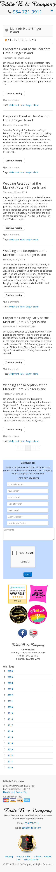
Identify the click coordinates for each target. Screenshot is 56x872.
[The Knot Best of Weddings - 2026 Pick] (38, 593)
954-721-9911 (27, 12)
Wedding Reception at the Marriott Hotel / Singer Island (24, 185)
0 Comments (12, 100)
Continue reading (14, 93)
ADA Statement (31, 859)
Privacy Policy (23, 856)
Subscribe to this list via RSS (22, 40)
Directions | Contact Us (15, 792)
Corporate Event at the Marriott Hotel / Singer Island (26, 51)
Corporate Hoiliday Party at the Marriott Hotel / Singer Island (26, 320)
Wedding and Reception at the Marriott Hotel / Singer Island (25, 253)
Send (27, 574)
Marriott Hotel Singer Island (24, 105)
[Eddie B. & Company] (28, 4)
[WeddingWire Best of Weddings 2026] (17, 593)
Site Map (9, 856)
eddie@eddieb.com (31, 827)
